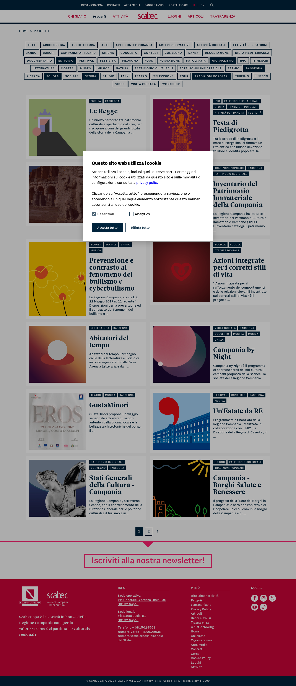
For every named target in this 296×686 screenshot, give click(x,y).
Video (120, 84)
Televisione (163, 76)
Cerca (195, 654)
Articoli (196, 16)
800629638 (152, 632)
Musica (104, 68)
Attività (120, 16)
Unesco (261, 76)
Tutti (32, 45)
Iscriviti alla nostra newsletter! (148, 560)
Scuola (52, 76)
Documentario (39, 60)
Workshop (171, 84)
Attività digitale (211, 45)
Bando (31, 53)
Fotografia (196, 60)
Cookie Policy (201, 658)
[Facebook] (255, 599)
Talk (124, 76)
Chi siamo (77, 16)
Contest (151, 53)
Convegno (173, 53)
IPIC (243, 60)
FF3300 (205, 680)
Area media (132, 5)
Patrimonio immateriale (200, 68)
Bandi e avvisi (154, 5)
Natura (122, 68)
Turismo (242, 76)
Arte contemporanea (134, 45)
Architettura (83, 45)
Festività (108, 60)
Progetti (99, 16)
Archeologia (54, 45)
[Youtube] (255, 607)
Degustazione (217, 53)
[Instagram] (264, 599)
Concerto (129, 53)
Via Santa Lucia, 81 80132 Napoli (132, 618)
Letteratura (44, 68)
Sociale (72, 76)
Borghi (49, 53)
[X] (273, 599)
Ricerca (33, 76)
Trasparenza (222, 16)
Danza (193, 53)
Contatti (113, 5)
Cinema (108, 53)
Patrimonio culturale (154, 68)
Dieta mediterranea (252, 53)
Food (149, 60)
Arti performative (174, 45)
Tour (184, 76)
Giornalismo (223, 60)
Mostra (67, 68)
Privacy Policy (201, 609)
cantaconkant (201, 605)
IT (194, 5)
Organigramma (92, 5)
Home (23, 31)
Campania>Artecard (78, 53)
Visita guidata (143, 84)
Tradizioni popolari (212, 76)
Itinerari (260, 60)
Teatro (141, 76)
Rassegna (254, 68)
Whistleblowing (202, 627)
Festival (86, 60)
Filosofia (130, 60)
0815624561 (145, 627)
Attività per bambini (250, 45)
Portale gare (179, 5)
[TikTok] (264, 607)
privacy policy (147, 182)
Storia (90, 76)
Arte (105, 45)
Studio (108, 76)
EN (202, 5)
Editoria (65, 60)
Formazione (170, 60)
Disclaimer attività (205, 596)
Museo (85, 68)
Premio (234, 68)
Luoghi (174, 16)
